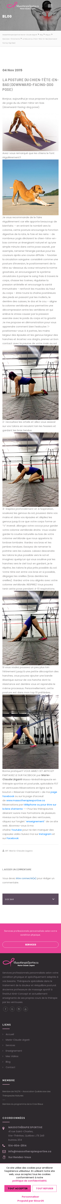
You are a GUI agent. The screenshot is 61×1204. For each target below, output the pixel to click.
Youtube (16, 829)
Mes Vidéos (12, 1056)
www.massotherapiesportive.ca (25, 800)
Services (30, 944)
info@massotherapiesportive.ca (29, 1151)
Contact (10, 1067)
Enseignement (14, 1050)
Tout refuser (44, 1188)
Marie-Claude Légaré (18, 1039)
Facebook (13, 838)
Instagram (45, 834)
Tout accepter (17, 1188)
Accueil (10, 1034)
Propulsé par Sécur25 (30, 1200)
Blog (8, 1061)
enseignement (35, 821)
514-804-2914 (17, 1145)
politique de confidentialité (29, 1180)
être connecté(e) (26, 878)
